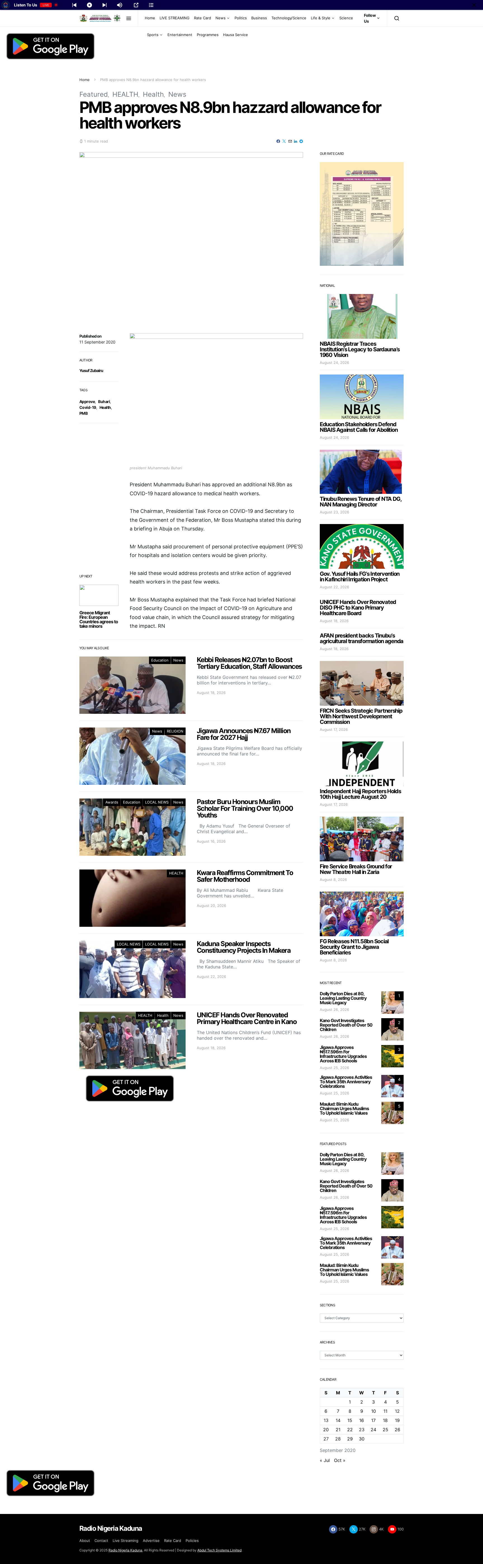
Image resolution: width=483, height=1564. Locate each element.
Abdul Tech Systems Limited (219, 1550)
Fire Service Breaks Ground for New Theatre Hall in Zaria (356, 869)
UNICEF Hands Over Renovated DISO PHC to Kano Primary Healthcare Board (358, 608)
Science (346, 18)
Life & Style (320, 18)
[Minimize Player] (474, 5)
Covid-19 (87, 407)
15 (349, 1420)
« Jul (325, 1460)
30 (361, 1439)
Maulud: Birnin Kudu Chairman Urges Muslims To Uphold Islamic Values (344, 1108)
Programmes (208, 34)
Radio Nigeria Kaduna (125, 1550)
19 (397, 1420)
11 (385, 1411)
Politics (241, 18)
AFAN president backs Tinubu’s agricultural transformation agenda (361, 638)
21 (338, 1429)
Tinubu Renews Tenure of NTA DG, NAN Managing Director (360, 502)
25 (385, 1429)
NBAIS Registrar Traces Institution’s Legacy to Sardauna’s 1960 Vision (360, 349)
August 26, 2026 (334, 1009)
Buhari (104, 401)
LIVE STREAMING (175, 18)
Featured (93, 94)
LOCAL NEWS (157, 802)
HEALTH (125, 94)
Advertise (151, 1540)
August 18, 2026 (334, 621)
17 (373, 1420)
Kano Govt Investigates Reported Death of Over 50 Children (346, 1025)
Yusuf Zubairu (91, 370)
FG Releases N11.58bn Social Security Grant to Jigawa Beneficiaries (354, 947)
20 (326, 1429)
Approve (87, 401)
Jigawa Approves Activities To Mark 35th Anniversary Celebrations (346, 1081)
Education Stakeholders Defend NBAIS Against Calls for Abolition (358, 427)
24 (373, 1429)
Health (153, 94)
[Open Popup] (136, 5)
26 (397, 1429)
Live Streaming (125, 1540)
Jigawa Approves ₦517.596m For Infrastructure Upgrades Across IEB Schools (343, 1053)
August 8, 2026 (333, 879)
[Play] (89, 5)
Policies (192, 1540)
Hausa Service (235, 34)
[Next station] (74, 5)
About (84, 1540)
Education (160, 660)
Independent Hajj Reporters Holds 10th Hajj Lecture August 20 (360, 794)
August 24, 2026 (334, 362)
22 (350, 1429)
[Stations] (151, 5)
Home (150, 18)
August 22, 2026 (334, 587)
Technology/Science (288, 18)
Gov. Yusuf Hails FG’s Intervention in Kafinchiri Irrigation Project (359, 576)
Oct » (339, 1460)
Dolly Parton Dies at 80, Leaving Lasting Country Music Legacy (343, 998)
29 (350, 1439)
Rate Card (202, 18)
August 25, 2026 (334, 1067)
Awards (111, 802)
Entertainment (179, 34)
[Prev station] (104, 5)
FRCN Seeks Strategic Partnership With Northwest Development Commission (361, 716)
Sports (152, 34)
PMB (83, 413)
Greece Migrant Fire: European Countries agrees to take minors (98, 619)
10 (373, 1411)
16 (361, 1420)
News (221, 18)
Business (259, 18)
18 (385, 1420)
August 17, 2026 (334, 729)
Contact (101, 1540)
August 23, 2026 (334, 512)
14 (338, 1420)
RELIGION (175, 731)
